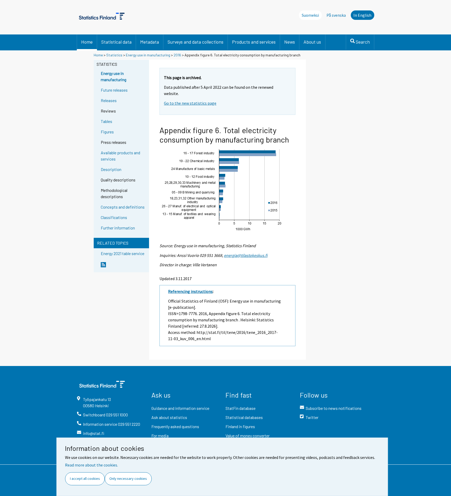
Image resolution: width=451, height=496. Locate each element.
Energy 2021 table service (122, 253)
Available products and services (120, 155)
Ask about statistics (169, 417)
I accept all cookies (85, 478)
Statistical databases (244, 417)
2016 (177, 55)
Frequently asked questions (175, 426)
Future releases (114, 89)
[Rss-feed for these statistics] (124, 266)
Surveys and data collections (195, 42)
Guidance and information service (180, 408)
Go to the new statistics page (190, 103)
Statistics (114, 55)
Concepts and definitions (123, 206)
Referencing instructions (190, 291)
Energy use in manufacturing (148, 55)
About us (312, 42)
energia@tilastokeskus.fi (246, 255)
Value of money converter (247, 435)
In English (362, 15)
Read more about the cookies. (91, 465)
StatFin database (240, 408)
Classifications (114, 217)
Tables (106, 121)
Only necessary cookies (128, 478)
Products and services (254, 42)
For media (160, 435)
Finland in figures (240, 426)
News (289, 42)
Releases (109, 100)
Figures (107, 131)
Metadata (149, 42)
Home (87, 42)
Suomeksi (310, 15)
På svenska (336, 15)
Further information (118, 227)
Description (111, 169)
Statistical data (116, 42)
